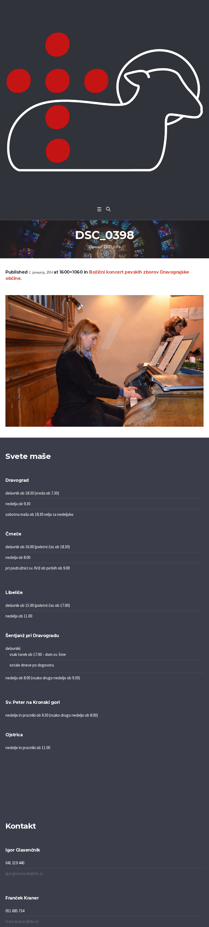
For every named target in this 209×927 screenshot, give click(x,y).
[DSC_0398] (104, 360)
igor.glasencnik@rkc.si (24, 873)
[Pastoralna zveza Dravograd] (104, 101)
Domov (94, 247)
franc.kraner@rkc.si (21, 921)
